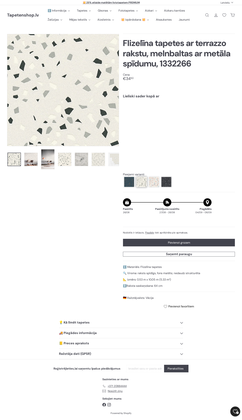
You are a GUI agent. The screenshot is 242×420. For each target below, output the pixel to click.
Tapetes (82, 10)
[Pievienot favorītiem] (230, 108)
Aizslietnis (104, 19)
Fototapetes (127, 10)
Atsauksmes (164, 19)
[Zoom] (63, 90)
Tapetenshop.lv (23, 15)
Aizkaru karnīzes (174, 10)
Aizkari (149, 10)
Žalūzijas (54, 19)
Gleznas (103, 10)
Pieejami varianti (133, 174)
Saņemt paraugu (179, 254)
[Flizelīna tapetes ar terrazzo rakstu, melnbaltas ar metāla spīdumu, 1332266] (178, 113)
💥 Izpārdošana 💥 (133, 19)
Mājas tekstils (78, 19)
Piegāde (149, 232)
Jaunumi (184, 19)
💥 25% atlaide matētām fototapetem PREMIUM (111, 2)
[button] (129, 182)
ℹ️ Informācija (57, 10)
